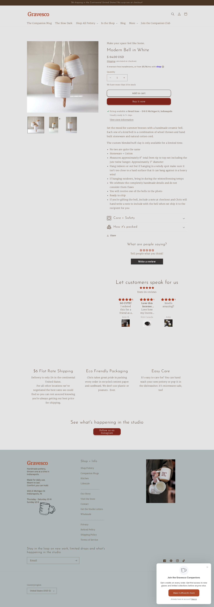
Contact (85, 504)
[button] (86, 23)
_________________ (90, 488)
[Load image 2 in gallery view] (71, 125)
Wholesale (86, 514)
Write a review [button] (147, 261)
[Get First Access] (76, 560)
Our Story (86, 493)
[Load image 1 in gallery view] (36, 125)
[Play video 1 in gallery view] (53, 125)
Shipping (111, 61)
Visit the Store (88, 499)
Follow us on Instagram (107, 431)
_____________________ (92, 519)
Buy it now (138, 101)
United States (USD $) (40, 591)
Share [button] (113, 235)
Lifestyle (85, 483)
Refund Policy (88, 529)
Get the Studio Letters (92, 509)
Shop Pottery (87, 468)
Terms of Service (89, 539)
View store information (121, 119)
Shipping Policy (89, 534)
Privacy (84, 524)
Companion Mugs (90, 473)
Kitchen (85, 478)
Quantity (111, 72)
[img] (147, 288)
